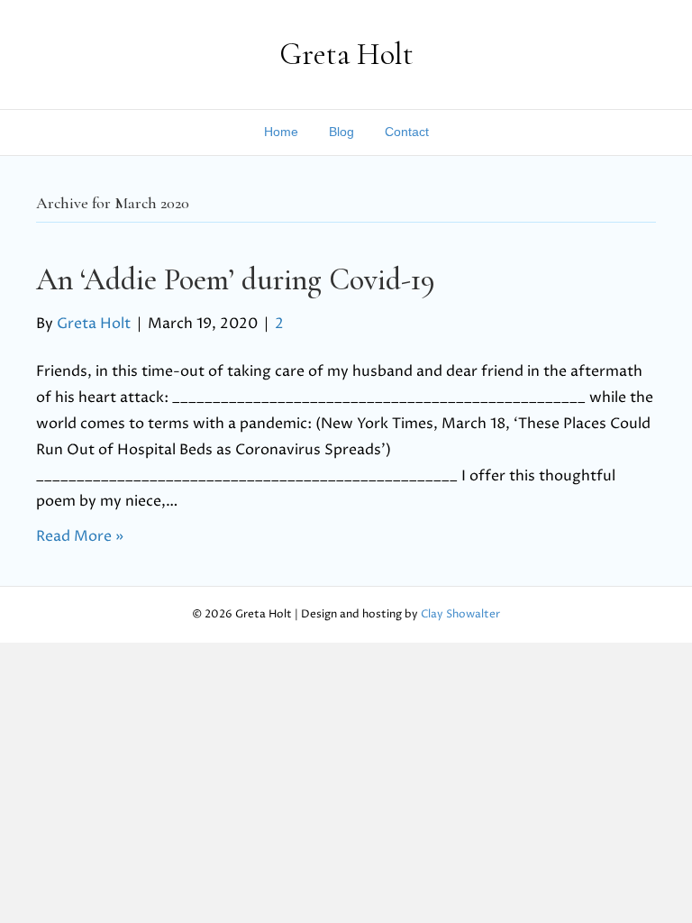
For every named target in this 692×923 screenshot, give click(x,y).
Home (281, 131)
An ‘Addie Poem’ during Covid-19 (235, 279)
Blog (341, 131)
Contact (407, 131)
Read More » (79, 536)
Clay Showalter (460, 614)
